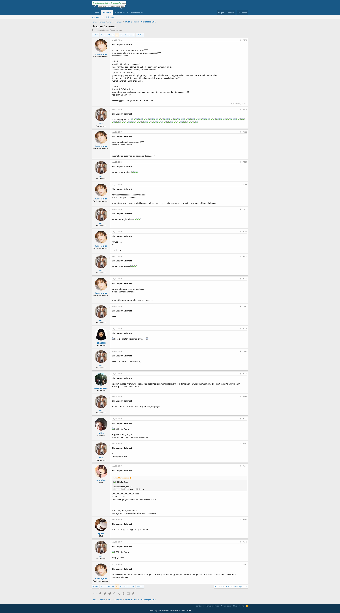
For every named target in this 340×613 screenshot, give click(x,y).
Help (235, 606)
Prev (96, 35)
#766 (245, 209)
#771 (245, 329)
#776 (245, 443)
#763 (245, 132)
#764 (245, 162)
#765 (245, 184)
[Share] (240, 40)
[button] (127, 12)
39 (117, 35)
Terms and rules (212, 606)
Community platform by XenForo (170, 611)
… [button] (105, 35)
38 (113, 35)
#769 (245, 279)
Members (135, 12)
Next (139, 35)
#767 (245, 232)
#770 (245, 306)
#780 (245, 564)
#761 (245, 40)
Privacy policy (226, 606)
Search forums (108, 17)
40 (121, 35)
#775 (245, 419)
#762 (245, 109)
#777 (245, 466)
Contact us (200, 606)
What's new (120, 12)
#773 (245, 374)
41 (125, 35)
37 (109, 35)
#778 (245, 519)
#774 (245, 396)
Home (96, 12)
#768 (245, 256)
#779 (245, 542)
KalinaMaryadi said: (121, 478)
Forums (107, 12)
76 (133, 35)
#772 (245, 351)
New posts (96, 17)
